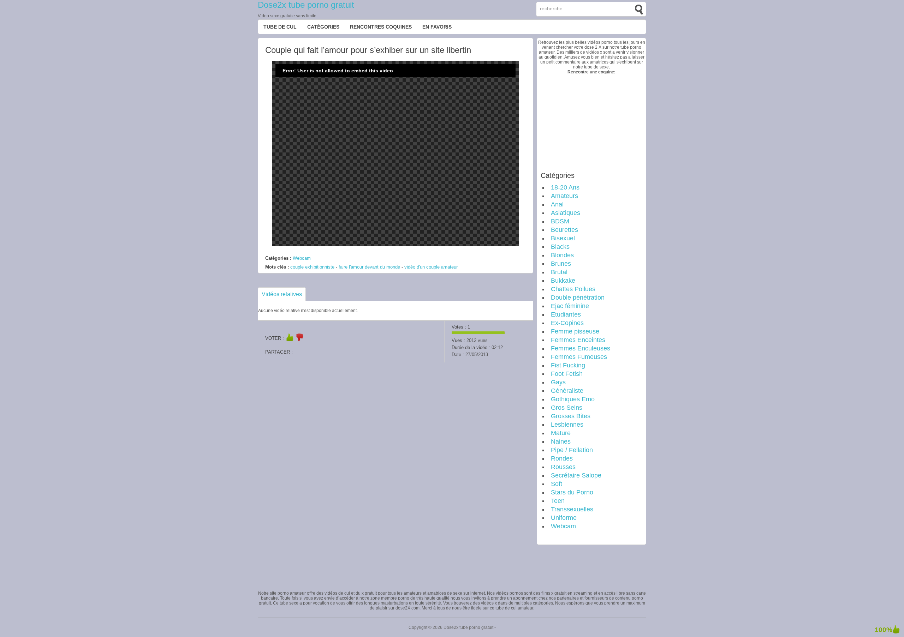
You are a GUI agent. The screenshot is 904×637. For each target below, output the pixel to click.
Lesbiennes (567, 424)
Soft (556, 483)
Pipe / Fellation (572, 449)
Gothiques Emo (573, 399)
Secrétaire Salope (576, 475)
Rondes (562, 458)
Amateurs (564, 195)
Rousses (563, 466)
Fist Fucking (568, 365)
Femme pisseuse (575, 331)
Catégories (323, 27)
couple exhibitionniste (312, 267)
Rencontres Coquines (381, 27)
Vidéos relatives (282, 294)
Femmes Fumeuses (579, 356)
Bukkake (563, 280)
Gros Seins (566, 407)
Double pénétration (578, 297)
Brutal (559, 272)
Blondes (562, 255)
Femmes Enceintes (578, 339)
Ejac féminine (570, 306)
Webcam (302, 258)
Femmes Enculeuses (580, 348)
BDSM (560, 221)
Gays (558, 382)
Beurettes (564, 229)
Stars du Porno (572, 492)
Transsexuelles (572, 509)
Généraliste (567, 390)
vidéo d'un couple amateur (431, 267)
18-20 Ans (565, 187)
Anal (557, 204)
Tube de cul (280, 27)
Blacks (560, 246)
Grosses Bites (570, 416)
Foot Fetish (567, 373)
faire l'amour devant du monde (369, 267)
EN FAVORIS (437, 27)
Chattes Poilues (573, 289)
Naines (561, 441)
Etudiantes (566, 314)
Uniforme (564, 517)
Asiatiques (565, 212)
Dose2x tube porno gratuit (306, 5)
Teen (558, 500)
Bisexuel (563, 238)
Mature (561, 433)
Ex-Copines (567, 322)
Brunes (561, 263)
